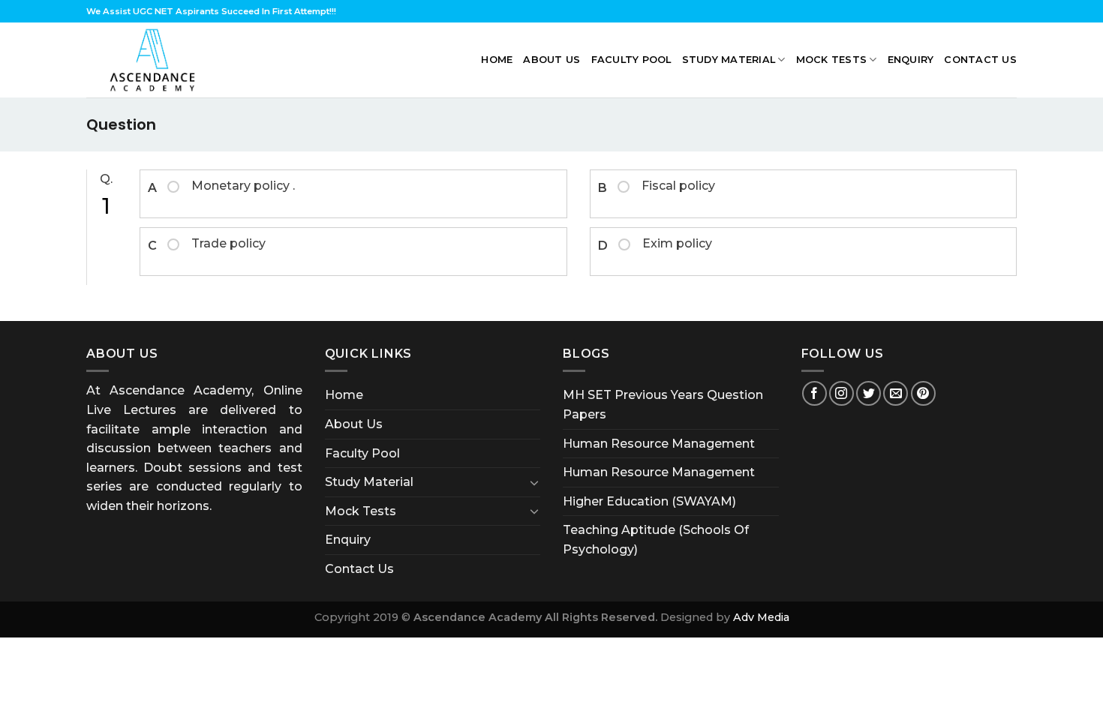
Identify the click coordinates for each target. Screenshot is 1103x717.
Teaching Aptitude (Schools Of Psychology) (656, 539)
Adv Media (761, 617)
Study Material (729, 59)
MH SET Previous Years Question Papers (663, 405)
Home (496, 59)
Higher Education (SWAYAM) (649, 501)
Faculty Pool (631, 59)
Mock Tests (831, 59)
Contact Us (980, 59)
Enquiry (911, 59)
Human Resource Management (659, 443)
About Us (551, 59)
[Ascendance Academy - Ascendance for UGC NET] (156, 60)
